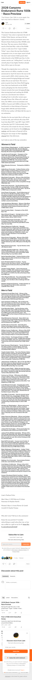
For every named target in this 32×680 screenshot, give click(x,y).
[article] (16, 607)
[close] (27, 633)
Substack (7, 676)
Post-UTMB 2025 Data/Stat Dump (11, 618)
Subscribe (22, 2)
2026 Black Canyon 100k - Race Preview (10, 603)
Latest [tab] (8, 597)
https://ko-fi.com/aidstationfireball (15, 525)
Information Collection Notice (19, 550)
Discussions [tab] (14, 597)
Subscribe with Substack (17, 658)
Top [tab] (3, 597)
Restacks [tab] (12, 576)
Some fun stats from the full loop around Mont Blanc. (11, 622)
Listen (28, 23)
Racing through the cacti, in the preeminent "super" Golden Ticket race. (11, 607)
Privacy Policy (21, 665)
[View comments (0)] (9, 28)
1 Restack (21, 558)
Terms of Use (24, 548)
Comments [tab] (5, 576)
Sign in (28, 2)
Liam (6, 22)
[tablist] (8, 576)
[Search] (29, 597)
